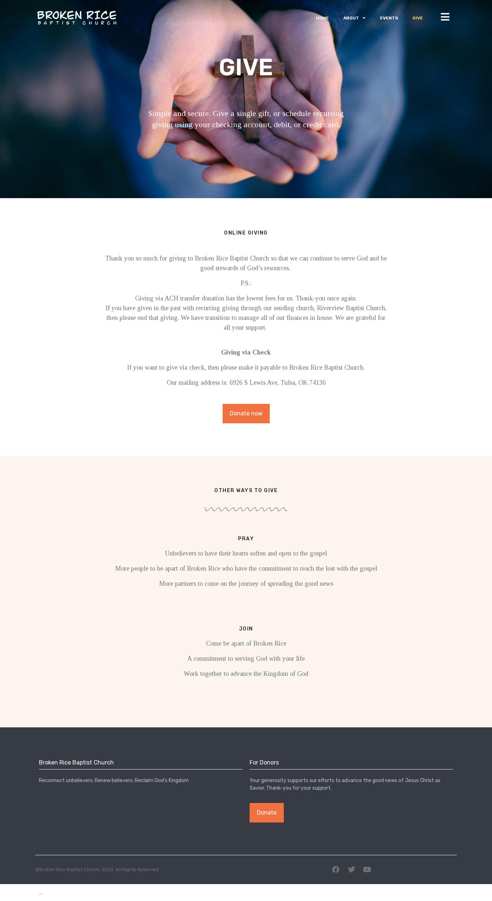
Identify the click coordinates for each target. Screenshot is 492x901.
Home (322, 18)
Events (389, 18)
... (41, 892)
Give (417, 18)
